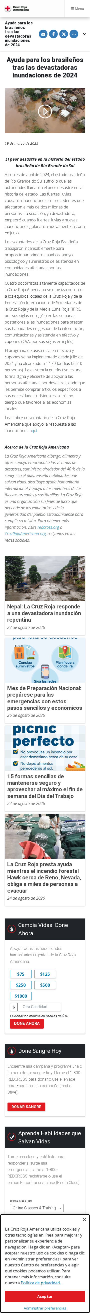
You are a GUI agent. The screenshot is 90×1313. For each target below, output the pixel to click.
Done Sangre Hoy (39, 1051)
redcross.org (48, 527)
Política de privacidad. (40, 1283)
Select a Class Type (21, 1200)
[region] (45, 1263)
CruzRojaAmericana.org (25, 533)
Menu (79, 8)
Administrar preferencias (45, 1308)
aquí (33, 430)
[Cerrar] (84, 1219)
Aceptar (45, 1296)
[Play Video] (45, 110)
